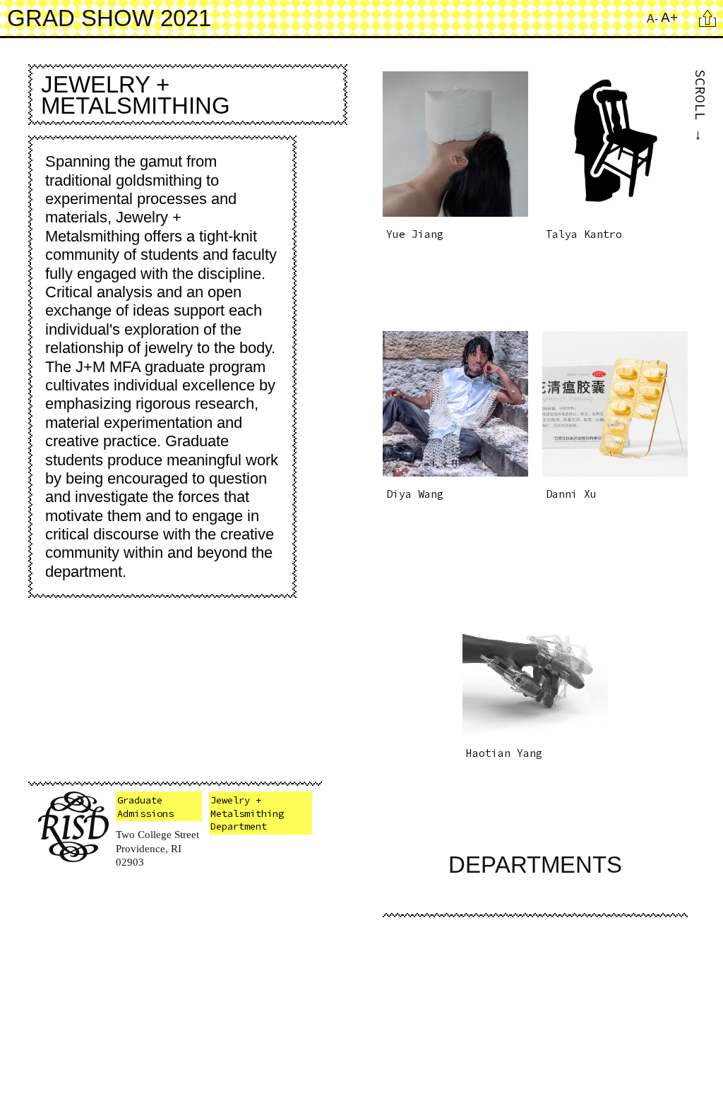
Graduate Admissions (145, 807)
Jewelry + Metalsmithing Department (247, 813)
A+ (669, 17)
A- (652, 19)
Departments (535, 865)
